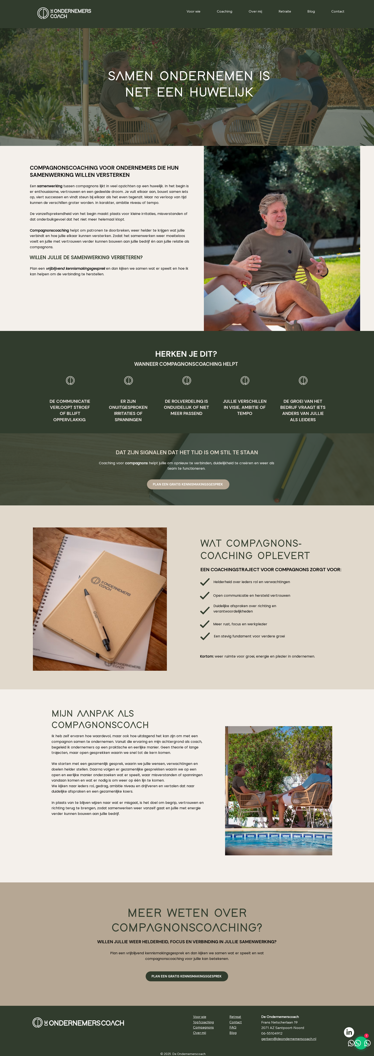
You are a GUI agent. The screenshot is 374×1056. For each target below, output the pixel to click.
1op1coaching (203, 1022)
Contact (235, 1022)
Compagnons (203, 1027)
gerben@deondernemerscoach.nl (288, 1039)
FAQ (232, 1027)
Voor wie (199, 1016)
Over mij (199, 1032)
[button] (225, 11)
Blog (233, 1032)
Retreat (235, 1016)
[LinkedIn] (349, 1032)
